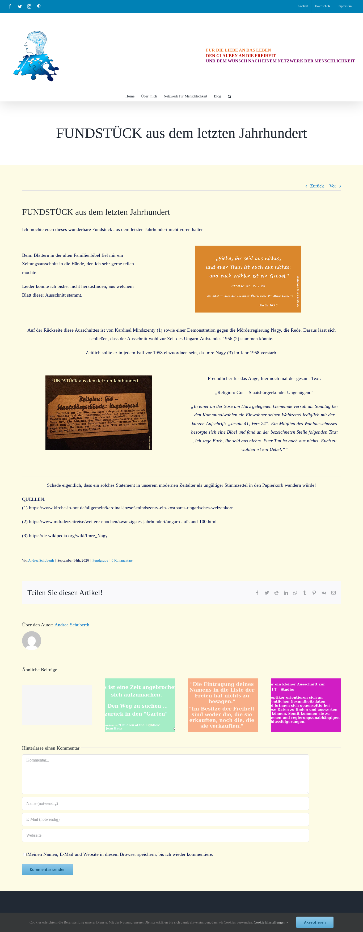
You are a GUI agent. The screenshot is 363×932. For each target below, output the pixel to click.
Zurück (317, 186)
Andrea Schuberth (41, 560)
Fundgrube (100, 560)
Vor (332, 186)
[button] (229, 96)
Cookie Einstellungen (270, 922)
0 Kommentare (122, 560)
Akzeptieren (315, 922)
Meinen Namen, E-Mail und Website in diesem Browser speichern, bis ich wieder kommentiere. (120, 854)
